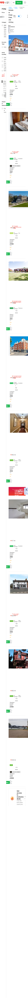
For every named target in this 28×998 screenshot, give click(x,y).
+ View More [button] (3, 75)
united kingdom (11, 8)
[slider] (2, 15)
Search (19, 2)
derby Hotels (16, 8)
